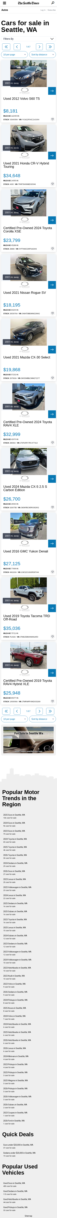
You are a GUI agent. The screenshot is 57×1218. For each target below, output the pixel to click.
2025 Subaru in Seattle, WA (15, 912)
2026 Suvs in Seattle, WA (14, 872)
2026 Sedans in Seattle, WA (15, 993)
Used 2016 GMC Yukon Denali (25, 551)
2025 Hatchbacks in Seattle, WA (17, 1033)
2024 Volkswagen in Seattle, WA (17, 961)
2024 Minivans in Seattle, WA (15, 1057)
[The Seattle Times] (28, 3)
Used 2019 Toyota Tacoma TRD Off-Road (26, 617)
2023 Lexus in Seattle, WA (14, 880)
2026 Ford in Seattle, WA (14, 1122)
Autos (4, 10)
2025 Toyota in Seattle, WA (15, 848)
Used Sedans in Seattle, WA (15, 1192)
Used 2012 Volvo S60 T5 (21, 98)
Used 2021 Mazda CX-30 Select (26, 357)
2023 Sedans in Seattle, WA (15, 945)
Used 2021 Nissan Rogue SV (24, 292)
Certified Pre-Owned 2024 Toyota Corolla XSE (27, 229)
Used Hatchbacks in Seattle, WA (17, 1200)
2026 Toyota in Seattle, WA (15, 856)
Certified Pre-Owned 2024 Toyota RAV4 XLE (27, 423)
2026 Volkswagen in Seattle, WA (17, 1098)
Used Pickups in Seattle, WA (15, 1208)
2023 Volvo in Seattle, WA (14, 985)
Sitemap (28, 1216)
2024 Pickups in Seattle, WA (15, 1001)
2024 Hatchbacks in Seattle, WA (17, 1025)
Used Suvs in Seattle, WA (14, 1184)
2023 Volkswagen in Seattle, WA (17, 953)
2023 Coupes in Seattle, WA (15, 1114)
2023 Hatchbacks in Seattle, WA (17, 969)
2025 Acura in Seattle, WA (14, 1009)
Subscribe (52, 10)
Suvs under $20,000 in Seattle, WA (18, 1146)
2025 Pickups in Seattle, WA (15, 1073)
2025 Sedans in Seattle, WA (15, 904)
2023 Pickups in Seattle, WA (15, 1065)
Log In (43, 10)
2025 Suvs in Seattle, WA (14, 816)
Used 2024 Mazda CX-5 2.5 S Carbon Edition (25, 488)
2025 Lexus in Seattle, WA (14, 929)
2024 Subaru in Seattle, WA (15, 937)
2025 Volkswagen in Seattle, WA (17, 888)
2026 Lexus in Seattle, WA (14, 1049)
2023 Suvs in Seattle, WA (14, 832)
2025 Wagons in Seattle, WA (15, 1082)
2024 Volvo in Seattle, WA (14, 1017)
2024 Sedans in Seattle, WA (15, 864)
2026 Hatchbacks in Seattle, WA (17, 1041)
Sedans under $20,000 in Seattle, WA (19, 1154)
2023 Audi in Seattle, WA (14, 977)
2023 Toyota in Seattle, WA (15, 921)
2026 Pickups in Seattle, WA (15, 1090)
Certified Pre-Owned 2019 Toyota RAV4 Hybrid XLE (27, 682)
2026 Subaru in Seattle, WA (15, 1106)
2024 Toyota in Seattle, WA (15, 840)
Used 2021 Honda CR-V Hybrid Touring (26, 165)
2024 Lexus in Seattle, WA (14, 896)
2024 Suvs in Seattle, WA (14, 824)
